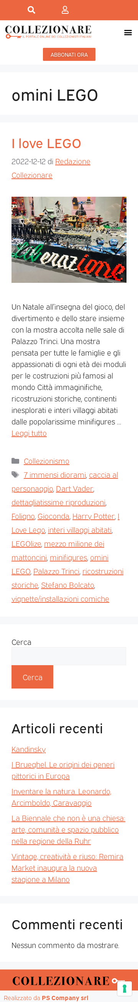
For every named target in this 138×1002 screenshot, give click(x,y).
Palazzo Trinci (56, 571)
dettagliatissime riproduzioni (58, 502)
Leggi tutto (29, 432)
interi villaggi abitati (80, 529)
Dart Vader (74, 488)
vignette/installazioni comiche (60, 598)
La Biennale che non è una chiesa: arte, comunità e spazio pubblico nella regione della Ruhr (68, 829)
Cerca (21, 641)
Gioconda (53, 516)
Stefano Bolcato (67, 584)
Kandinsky (29, 749)
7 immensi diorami (55, 474)
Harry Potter (93, 516)
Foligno (23, 516)
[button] (128, 32)
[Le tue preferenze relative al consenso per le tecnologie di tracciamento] (124, 988)
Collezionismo (46, 460)
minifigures (68, 557)
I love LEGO (47, 142)
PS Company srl (65, 997)
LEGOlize (26, 543)
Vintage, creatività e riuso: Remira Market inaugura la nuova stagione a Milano (67, 867)
